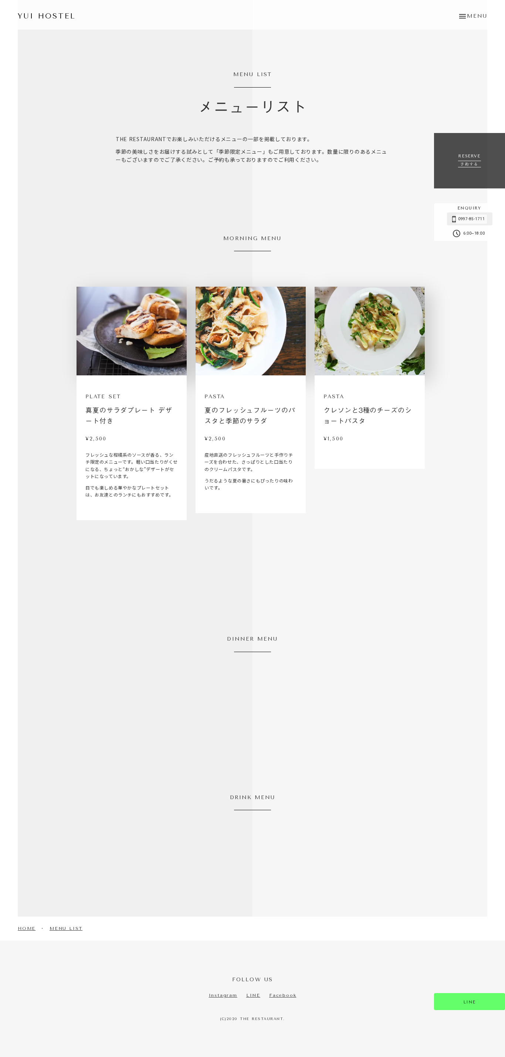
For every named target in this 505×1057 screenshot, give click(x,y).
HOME (26, 928)
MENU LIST (66, 928)
